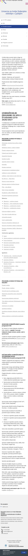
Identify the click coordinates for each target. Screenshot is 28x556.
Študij (4, 30)
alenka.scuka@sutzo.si (11, 346)
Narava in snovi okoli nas (8, 181)
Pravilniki (5, 39)
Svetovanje (5, 46)
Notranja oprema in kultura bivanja (10, 184)
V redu (23, 552)
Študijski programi (7, 26)
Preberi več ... (8, 554)
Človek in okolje (6, 285)
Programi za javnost (8, 42)
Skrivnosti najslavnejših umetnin (11, 243)
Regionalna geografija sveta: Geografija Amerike (12, 295)
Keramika (4, 164)
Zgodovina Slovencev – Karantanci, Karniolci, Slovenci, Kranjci (15, 263)
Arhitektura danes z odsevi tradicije (11, 148)
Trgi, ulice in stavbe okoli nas (9, 214)
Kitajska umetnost (6, 167)
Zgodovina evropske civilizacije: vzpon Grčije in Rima (13, 312)
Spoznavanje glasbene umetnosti (10, 298)
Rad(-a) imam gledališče (8, 190)
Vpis (4, 23)
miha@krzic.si (10, 490)
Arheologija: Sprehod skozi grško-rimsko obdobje (12, 144)
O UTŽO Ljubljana (7, 20)
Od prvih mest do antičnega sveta (10, 291)
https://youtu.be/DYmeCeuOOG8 (15, 85)
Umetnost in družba (9, 249)
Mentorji (5, 36)
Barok (5, 236)
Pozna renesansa (8, 240)
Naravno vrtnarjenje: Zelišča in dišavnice (12, 226)
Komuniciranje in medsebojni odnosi (10, 170)
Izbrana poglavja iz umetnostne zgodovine (14, 238)
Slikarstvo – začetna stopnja (11, 201)
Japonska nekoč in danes (8, 162)
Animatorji (5, 33)
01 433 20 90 (6, 530)
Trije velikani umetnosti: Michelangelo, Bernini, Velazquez (13, 302)
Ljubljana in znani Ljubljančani (9, 173)
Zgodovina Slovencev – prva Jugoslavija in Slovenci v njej (14, 271)
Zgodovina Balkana (8, 260)
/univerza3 (5, 533)
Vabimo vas (5, 507)
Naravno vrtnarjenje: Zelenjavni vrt (10, 223)
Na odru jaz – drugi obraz (8, 179)
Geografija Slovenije (7, 156)
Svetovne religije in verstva (8, 211)
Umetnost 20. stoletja (9, 247)
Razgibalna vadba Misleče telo (10, 193)
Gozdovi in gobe (6, 159)
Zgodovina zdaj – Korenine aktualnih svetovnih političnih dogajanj (13, 257)
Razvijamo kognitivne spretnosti (10, 195)
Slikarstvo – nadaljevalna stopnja (12, 206)
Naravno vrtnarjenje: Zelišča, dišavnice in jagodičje (12, 229)
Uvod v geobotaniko (7, 220)
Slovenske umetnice (9, 245)
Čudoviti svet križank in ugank (9, 153)
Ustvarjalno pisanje (6, 217)
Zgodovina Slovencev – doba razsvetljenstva (11, 267)
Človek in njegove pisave (8, 150)
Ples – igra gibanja (6, 187)
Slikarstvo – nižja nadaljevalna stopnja (13, 204)
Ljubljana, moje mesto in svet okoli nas (11, 176)
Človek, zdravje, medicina (8, 288)
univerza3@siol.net (10, 105)
